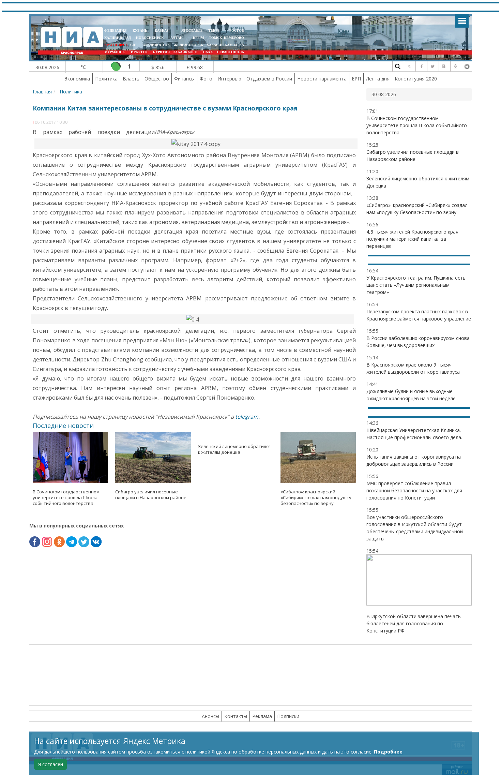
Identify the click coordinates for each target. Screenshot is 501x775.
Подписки (288, 716)
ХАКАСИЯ (215, 45)
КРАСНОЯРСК (116, 45)
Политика (106, 78)
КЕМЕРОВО (234, 38)
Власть (131, 78)
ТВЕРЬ (214, 30)
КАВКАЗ (161, 30)
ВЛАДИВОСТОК (156, 45)
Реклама (262, 716)
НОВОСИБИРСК (150, 38)
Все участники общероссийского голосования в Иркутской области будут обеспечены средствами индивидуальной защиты (414, 528)
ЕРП (356, 78)
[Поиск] (397, 66)
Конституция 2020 (416, 78)
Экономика (77, 78)
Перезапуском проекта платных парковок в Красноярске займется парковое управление (418, 315)
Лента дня (378, 78)
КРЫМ (198, 38)
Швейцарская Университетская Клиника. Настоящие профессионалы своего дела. (414, 434)
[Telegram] (467, 66)
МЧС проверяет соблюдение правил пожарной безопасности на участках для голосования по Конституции (414, 490)
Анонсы (210, 716)
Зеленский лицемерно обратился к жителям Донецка (234, 449)
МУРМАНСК (114, 52)
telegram (246, 416)
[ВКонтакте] (444, 66)
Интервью (229, 78)
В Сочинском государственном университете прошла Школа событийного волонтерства (66, 497)
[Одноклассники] (455, 66)
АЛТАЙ (176, 38)
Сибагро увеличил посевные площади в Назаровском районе (150, 495)
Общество (157, 78)
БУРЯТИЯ (161, 52)
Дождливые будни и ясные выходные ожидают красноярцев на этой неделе (411, 395)
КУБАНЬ (140, 30)
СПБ (134, 45)
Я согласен (50, 764)
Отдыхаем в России (269, 78)
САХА (208, 52)
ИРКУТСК (139, 52)
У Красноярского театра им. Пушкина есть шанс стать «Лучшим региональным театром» (416, 284)
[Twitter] (432, 66)
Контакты (235, 716)
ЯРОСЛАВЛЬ (192, 30)
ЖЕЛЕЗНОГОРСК (188, 45)
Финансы (184, 78)
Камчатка (234, 45)
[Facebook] (420, 66)
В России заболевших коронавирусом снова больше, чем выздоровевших (418, 341)
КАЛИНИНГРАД (117, 38)
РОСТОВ (236, 30)
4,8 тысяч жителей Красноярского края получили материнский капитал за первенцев (412, 238)
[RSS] (409, 66)
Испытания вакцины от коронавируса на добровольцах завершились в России (413, 460)
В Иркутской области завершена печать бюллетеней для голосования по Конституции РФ (413, 623)
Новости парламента (322, 78)
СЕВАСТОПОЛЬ (230, 52)
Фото (206, 78)
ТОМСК (216, 38)
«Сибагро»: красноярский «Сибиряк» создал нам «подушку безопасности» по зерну (315, 497)
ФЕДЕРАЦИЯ (115, 30)
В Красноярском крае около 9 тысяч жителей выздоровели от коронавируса (413, 368)
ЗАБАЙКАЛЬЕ (185, 52)
